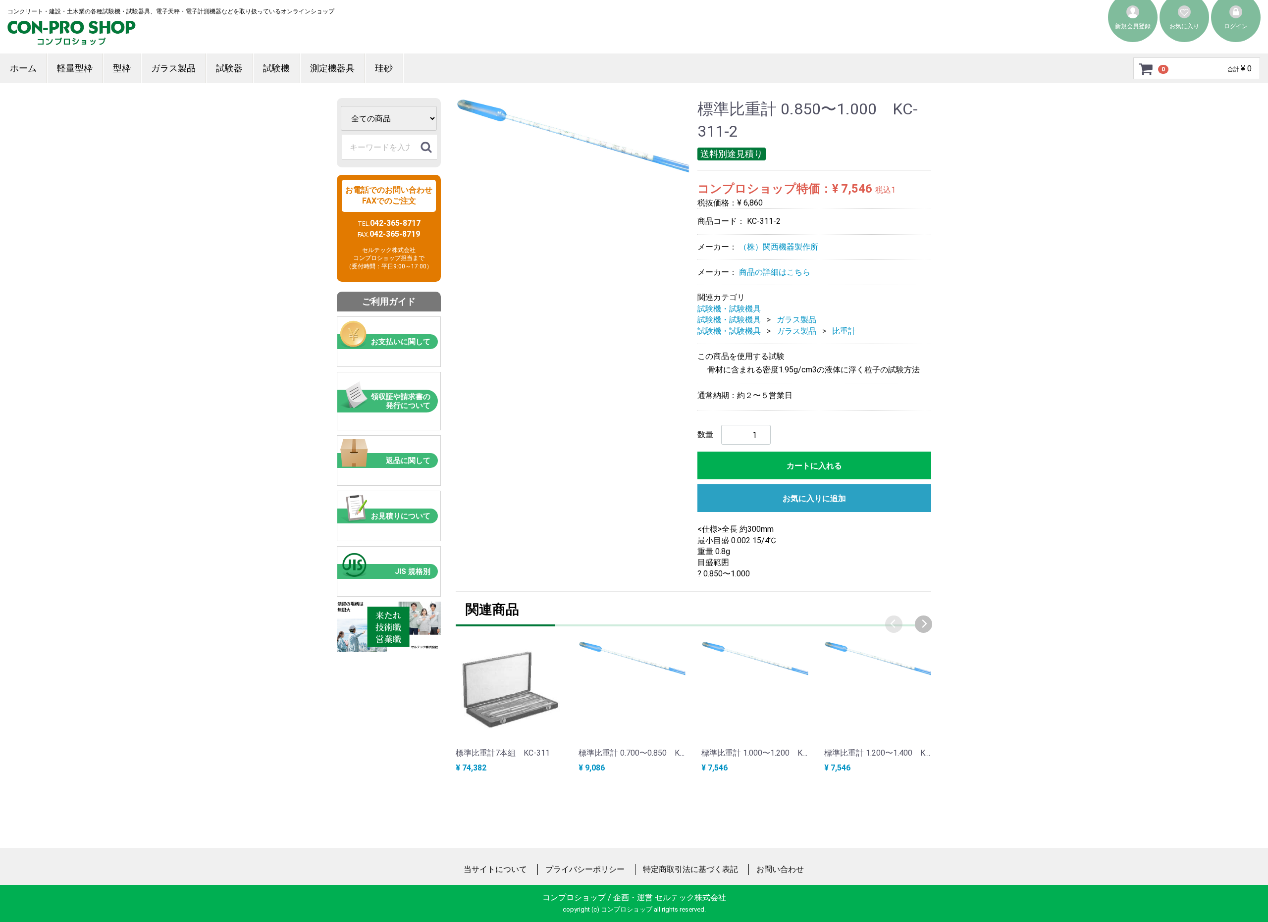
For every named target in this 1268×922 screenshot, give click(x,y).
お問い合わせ (780, 869)
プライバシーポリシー (585, 869)
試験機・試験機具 (729, 308)
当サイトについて (495, 869)
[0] (1146, 69)
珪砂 (384, 68)
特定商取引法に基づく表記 (690, 869)
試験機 (276, 68)
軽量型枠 (75, 68)
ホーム (23, 68)
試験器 (229, 68)
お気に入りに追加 (814, 498)
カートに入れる (814, 465)
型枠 (122, 68)
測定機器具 (332, 68)
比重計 (844, 330)
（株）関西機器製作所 (778, 246)
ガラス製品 (173, 68)
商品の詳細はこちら (774, 272)
